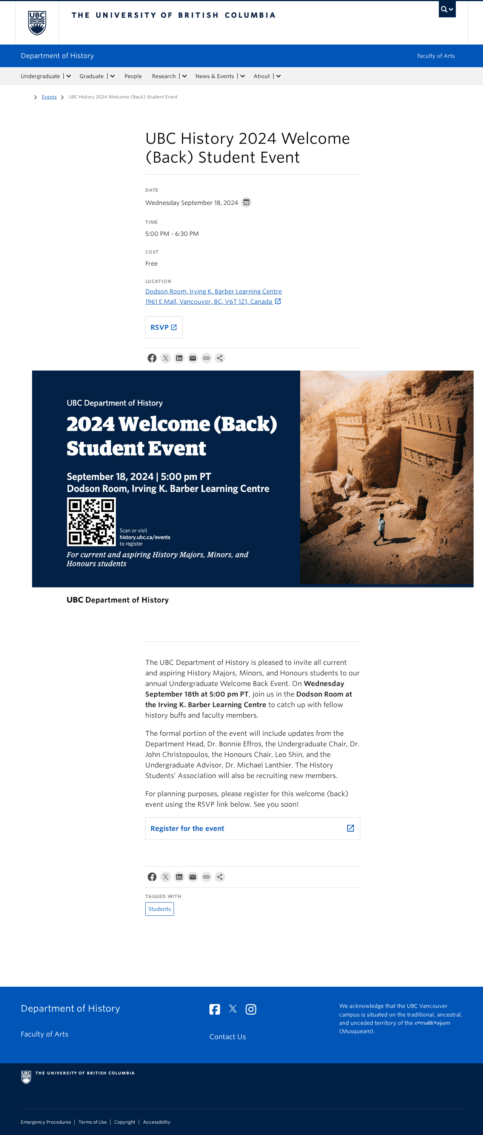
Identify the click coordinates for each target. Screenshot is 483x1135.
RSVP (164, 327)
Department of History (57, 56)
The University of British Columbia (36, 23)
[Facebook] (152, 360)
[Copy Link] (206, 360)
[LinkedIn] (179, 360)
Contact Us (227, 1037)
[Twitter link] (235, 1011)
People (133, 76)
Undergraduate (40, 76)
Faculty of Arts (436, 56)
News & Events (214, 76)
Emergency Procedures (46, 1122)
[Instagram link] (254, 1011)
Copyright (124, 1122)
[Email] (193, 360)
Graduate (92, 76)
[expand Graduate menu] (112, 76)
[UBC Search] (447, 9)
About (262, 76)
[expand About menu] (278, 76)
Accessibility (157, 1122)
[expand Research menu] (184, 76)
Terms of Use (92, 1122)
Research (164, 76)
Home (25, 96)
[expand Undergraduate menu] (68, 76)
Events (49, 97)
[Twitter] (165, 360)
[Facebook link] (217, 1011)
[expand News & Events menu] (242, 76)
